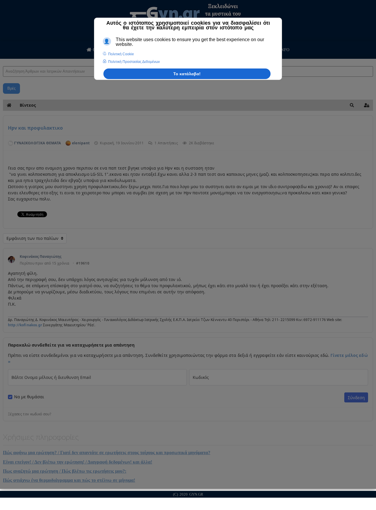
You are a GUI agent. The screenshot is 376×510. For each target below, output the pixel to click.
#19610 (82, 263)
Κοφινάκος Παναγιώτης (40, 256)
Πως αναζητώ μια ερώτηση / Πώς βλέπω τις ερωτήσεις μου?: (64, 471)
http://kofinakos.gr (25, 324)
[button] (352, 105)
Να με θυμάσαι (29, 396)
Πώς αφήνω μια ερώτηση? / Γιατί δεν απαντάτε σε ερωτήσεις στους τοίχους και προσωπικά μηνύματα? (106, 452)
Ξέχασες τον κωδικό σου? (29, 414)
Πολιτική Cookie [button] (121, 54)
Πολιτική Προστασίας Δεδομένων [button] (134, 62)
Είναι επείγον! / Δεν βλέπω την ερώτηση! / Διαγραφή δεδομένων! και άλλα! (77, 461)
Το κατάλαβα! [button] (187, 73)
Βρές (11, 88)
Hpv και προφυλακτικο (35, 128)
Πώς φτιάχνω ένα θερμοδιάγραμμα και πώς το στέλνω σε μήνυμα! (69, 480)
